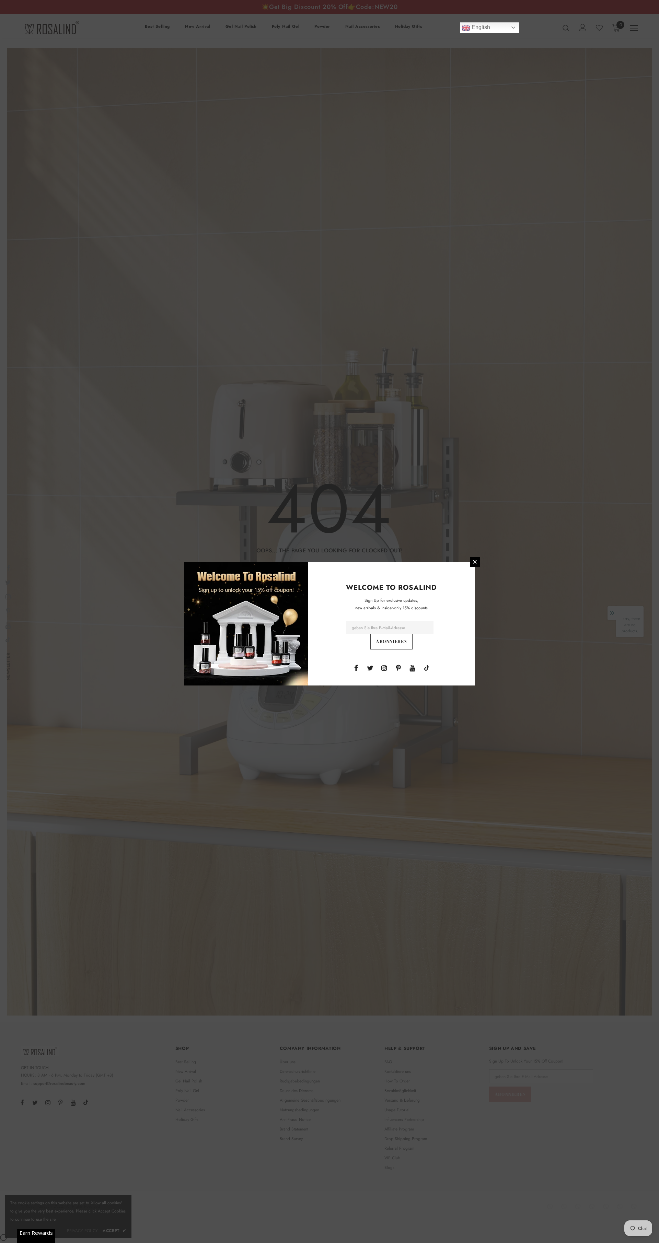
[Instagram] (384, 667)
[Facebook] (356, 667)
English (480, 27)
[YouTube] (412, 667)
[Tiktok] (426, 667)
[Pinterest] (398, 667)
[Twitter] (370, 667)
